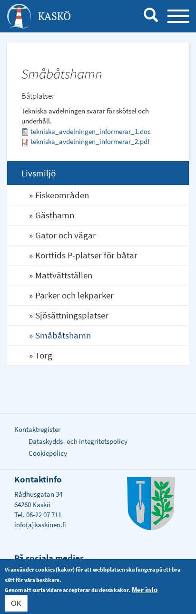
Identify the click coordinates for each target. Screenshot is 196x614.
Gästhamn (54, 215)
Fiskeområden (62, 195)
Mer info (144, 589)
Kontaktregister (37, 429)
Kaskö (54, 16)
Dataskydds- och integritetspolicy (78, 441)
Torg (43, 355)
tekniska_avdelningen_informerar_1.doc (90, 131)
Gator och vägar (65, 235)
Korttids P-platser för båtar (86, 255)
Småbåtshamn (63, 335)
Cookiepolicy (48, 453)
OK (16, 603)
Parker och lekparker (74, 295)
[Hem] (19, 16)
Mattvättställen (63, 275)
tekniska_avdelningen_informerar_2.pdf (89, 141)
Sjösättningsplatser (71, 315)
